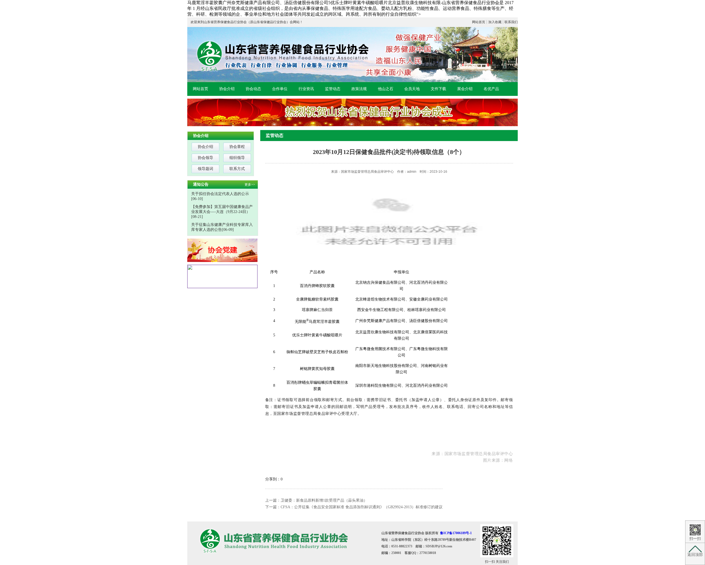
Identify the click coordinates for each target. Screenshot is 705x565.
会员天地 (412, 89)
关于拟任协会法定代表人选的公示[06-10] (220, 196)
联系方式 (237, 169)
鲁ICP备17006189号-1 (456, 533)
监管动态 (332, 89)
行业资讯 (306, 89)
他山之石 (385, 89)
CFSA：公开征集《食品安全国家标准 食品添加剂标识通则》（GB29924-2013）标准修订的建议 (362, 507)
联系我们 (511, 22)
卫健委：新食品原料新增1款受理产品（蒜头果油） (324, 500)
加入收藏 (494, 22)
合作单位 (280, 89)
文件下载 (438, 89)
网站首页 (478, 22)
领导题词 (205, 169)
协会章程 (237, 147)
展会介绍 (465, 89)
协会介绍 (227, 89)
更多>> (250, 184)
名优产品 (491, 89)
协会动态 (253, 89)
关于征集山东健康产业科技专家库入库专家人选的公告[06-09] (222, 227)
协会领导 (205, 158)
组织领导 (237, 158)
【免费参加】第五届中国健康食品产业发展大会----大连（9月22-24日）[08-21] (222, 212)
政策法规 (359, 89)
